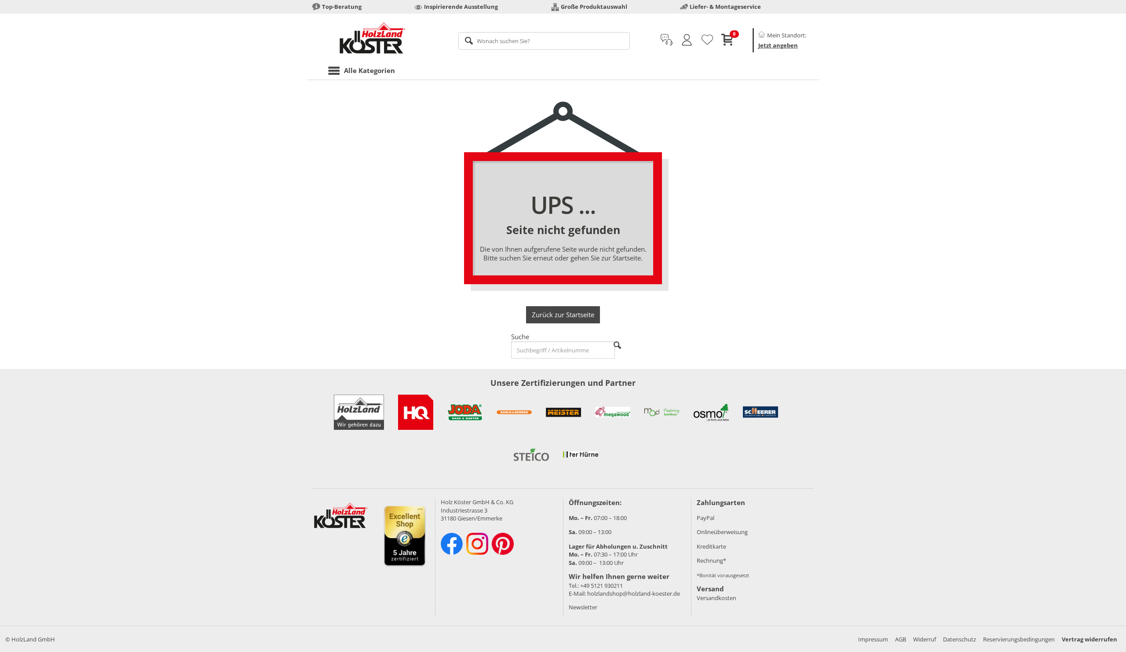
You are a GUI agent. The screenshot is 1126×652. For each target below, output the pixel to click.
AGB (900, 639)
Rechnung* (711, 560)
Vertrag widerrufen (1089, 639)
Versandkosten (716, 598)
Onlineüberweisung (722, 532)
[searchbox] (544, 41)
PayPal (705, 518)
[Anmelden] (686, 40)
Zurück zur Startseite (563, 314)
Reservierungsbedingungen (1019, 639)
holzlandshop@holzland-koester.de (633, 593)
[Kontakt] (667, 40)
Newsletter (583, 607)
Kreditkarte (711, 546)
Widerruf (924, 639)
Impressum (873, 639)
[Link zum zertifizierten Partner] (415, 412)
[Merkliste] (707, 40)
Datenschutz (959, 639)
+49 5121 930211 (601, 586)
